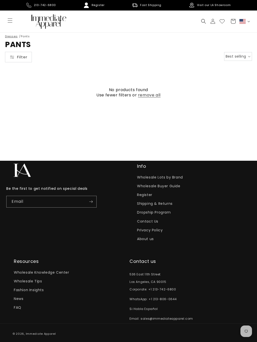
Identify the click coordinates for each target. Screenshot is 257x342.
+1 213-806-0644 (163, 299)
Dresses (11, 36)
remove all (149, 95)
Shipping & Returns (155, 203)
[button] (203, 21)
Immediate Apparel (41, 334)
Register (144, 194)
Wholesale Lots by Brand (160, 177)
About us (145, 238)
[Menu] (10, 20)
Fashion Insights (29, 289)
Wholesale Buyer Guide (158, 186)
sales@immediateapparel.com (167, 318)
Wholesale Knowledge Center (41, 272)
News (18, 298)
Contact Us (147, 221)
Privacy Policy (150, 230)
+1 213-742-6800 (162, 289)
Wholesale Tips (28, 281)
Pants (25, 36)
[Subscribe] (90, 202)
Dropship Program (154, 212)
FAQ (17, 307)
